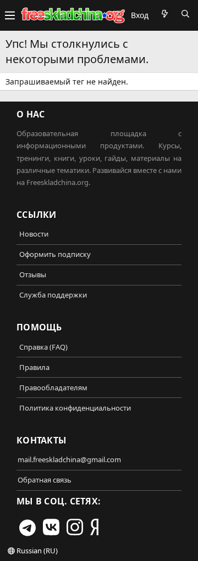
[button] (10, 15)
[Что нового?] (164, 13)
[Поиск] (185, 13)
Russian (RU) (36, 551)
